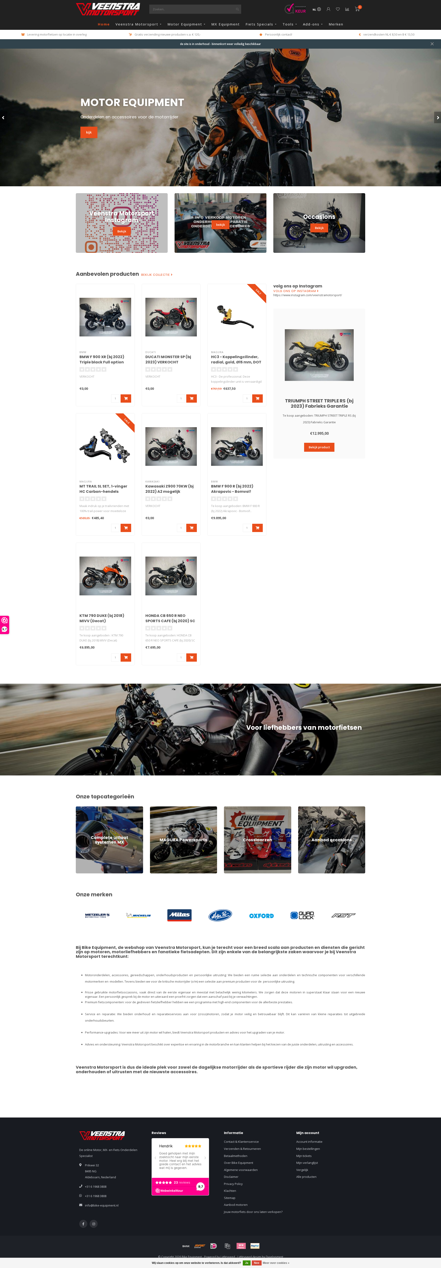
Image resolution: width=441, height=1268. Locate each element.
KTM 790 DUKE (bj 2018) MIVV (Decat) (101, 618)
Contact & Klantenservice (241, 1142)
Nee (256, 1263)
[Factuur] (227, 1246)
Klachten (230, 1191)
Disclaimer (231, 1177)
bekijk (220, 225)
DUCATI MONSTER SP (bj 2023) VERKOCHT (168, 359)
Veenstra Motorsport (137, 24)
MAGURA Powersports (165, 808)
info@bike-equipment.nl (102, 1205)
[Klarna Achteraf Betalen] (241, 1246)
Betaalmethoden (235, 1156)
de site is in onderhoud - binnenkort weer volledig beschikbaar (220, 44)
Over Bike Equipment (238, 1163)
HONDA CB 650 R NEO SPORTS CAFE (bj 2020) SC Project (170, 621)
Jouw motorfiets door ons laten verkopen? (253, 1212)
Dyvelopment (274, 1257)
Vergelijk (302, 1170)
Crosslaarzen (233, 808)
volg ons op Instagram (295, 291)
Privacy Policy (233, 1184)
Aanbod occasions (311, 808)
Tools (288, 24)
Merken (336, 24)
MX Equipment (225, 24)
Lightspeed (227, 1257)
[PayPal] (255, 1246)
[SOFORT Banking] (200, 1246)
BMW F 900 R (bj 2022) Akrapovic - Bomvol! (232, 489)
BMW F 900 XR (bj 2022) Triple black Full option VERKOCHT (101, 362)
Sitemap (229, 1198)
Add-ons (311, 24)
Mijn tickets (304, 1156)
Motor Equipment (184, 24)
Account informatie (309, 1142)
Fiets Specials (259, 24)
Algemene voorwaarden (241, 1170)
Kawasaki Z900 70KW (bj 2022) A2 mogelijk (169, 489)
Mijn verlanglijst (307, 1163)
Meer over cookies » (276, 1263)
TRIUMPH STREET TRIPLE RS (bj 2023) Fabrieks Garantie (319, 403)
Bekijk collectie (156, 274)
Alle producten (306, 1177)
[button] (3, 117)
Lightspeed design (249, 1257)
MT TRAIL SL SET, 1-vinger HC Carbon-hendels (103, 489)
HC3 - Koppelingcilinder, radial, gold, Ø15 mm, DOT (236, 359)
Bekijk (121, 231)
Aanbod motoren (236, 1205)
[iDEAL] (213, 1246)
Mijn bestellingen (308, 1149)
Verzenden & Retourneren (242, 1149)
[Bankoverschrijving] (186, 1246)
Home (104, 24)
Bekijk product (319, 447)
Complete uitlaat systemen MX (97, 808)
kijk (89, 132)
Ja (246, 1263)
